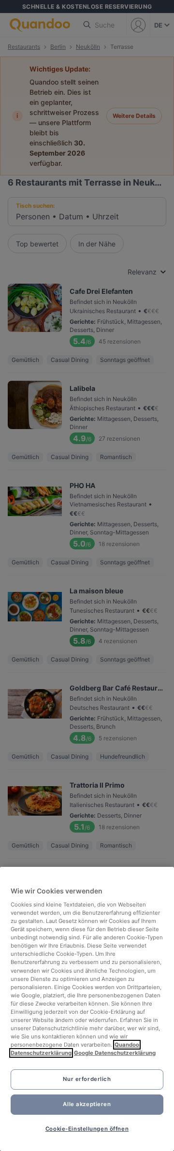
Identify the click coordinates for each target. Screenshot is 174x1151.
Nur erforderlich (87, 1079)
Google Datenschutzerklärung (115, 1053)
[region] (87, 1009)
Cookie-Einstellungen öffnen (87, 1128)
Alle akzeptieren (87, 1104)
